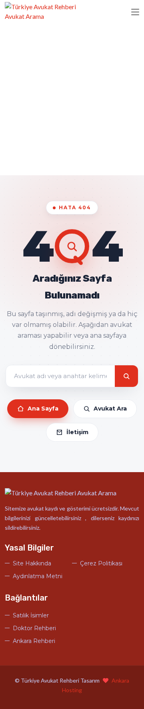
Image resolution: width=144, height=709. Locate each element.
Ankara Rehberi (34, 641)
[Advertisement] (72, 99)
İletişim (77, 432)
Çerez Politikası (101, 563)
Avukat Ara (110, 408)
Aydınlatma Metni (37, 576)
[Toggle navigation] (135, 12)
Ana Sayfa (43, 408)
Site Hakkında (32, 563)
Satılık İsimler (31, 615)
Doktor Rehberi (34, 628)
